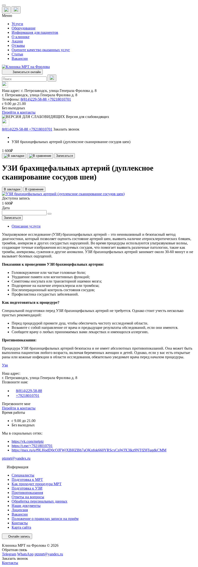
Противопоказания (27, 493)
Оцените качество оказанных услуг (41, 50)
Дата (6, 208)
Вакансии (20, 58)
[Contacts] (16, 10)
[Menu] (4, 5)
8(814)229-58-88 (34, 99)
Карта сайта (21, 527)
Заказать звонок (66, 129)
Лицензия (20, 510)
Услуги (17, 24)
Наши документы (26, 506)
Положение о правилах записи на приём (45, 519)
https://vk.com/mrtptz (28, 441)
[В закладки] (14, 156)
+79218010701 (59, 99)
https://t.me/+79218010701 (32, 446)
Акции (17, 41)
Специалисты (23, 475)
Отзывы (18, 45)
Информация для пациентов (35, 32)
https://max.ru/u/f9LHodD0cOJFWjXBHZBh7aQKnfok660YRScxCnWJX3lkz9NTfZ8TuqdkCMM (89, 450)
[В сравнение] (40, 156)
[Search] (52, 78)
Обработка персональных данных (39, 501)
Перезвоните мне (16, 404)
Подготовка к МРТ (27, 479)
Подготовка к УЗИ (27, 488)
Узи (5, 365)
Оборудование (23, 28)
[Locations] (6, 10)
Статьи (17, 54)
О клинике (20, 37)
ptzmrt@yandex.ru (16, 458)
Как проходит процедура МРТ (37, 484)
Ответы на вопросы (28, 497)
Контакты (20, 523)
